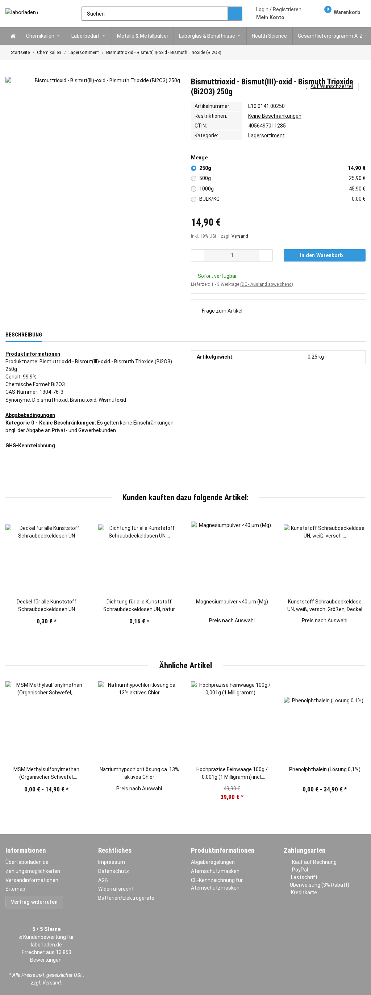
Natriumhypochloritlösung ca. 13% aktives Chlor (139, 773)
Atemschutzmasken (215, 871)
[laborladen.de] (21, 13)
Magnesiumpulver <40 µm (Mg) (232, 602)
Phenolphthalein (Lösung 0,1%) (324, 769)
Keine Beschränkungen (274, 116)
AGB (103, 880)
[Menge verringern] (198, 255)
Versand (240, 236)
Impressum (111, 862)
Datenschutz (113, 871)
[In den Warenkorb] (10, 73)
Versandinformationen (31, 880)
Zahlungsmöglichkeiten (32, 871)
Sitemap (15, 889)
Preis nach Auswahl (232, 620)
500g (282, 178)
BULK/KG (282, 199)
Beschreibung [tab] (23, 334)
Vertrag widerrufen (34, 902)
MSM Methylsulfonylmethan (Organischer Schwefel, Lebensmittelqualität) (46, 773)
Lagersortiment (266, 135)
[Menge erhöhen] (265, 255)
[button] (279, 13)
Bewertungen (46, 960)
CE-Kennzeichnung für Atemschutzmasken (217, 884)
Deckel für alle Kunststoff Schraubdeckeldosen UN (46, 605)
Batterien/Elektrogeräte (126, 898)
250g (282, 168)
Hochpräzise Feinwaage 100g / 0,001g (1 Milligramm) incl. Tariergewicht (232, 773)
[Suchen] (235, 14)
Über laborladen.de (27, 862)
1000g (282, 189)
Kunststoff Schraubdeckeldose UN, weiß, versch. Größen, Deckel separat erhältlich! (324, 606)
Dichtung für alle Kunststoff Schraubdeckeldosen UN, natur (139, 605)
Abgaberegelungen (213, 862)
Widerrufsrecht (116, 889)
